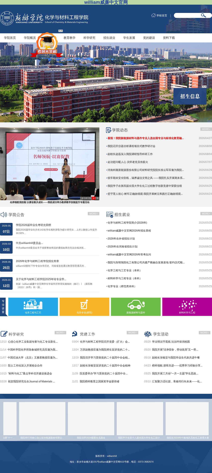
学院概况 (30, 37)
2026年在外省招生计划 (121, 238)
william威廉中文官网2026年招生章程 (129, 230)
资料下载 (169, 37)
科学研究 (89, 37)
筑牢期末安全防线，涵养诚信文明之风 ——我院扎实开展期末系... (146, 178)
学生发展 (129, 37)
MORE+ (206, 129)
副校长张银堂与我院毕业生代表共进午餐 (176, 357)
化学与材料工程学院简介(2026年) (127, 222)
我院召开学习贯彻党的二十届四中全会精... (105, 357)
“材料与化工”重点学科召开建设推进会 (30, 373)
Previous (6, 82)
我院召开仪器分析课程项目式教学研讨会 (131, 146)
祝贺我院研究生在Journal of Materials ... (31, 381)
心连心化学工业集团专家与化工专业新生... (33, 341)
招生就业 (109, 37)
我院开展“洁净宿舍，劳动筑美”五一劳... (175, 349)
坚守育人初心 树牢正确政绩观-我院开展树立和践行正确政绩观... (145, 193)
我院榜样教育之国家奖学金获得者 (99, 381)
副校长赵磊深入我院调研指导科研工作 (130, 154)
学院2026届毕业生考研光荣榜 (33, 225)
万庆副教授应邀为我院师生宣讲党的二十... (105, 349)
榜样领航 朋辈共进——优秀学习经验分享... (177, 365)
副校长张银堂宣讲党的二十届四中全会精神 (105, 365)
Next (206, 82)
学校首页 (162, 15)
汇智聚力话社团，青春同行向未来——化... (177, 381)
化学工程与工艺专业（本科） (125, 270)
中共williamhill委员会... (29, 243)
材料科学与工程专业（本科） (125, 278)
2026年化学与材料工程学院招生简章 (37, 261)
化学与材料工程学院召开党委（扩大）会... (105, 341)
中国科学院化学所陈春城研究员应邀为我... (32, 349)
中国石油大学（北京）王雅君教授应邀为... (32, 357)
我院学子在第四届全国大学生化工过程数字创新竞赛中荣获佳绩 (145, 185)
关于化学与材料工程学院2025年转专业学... (41, 279)
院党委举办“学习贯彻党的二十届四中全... (104, 373)
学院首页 (10, 37)
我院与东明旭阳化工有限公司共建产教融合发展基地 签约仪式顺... (146, 262)
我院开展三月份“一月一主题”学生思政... (175, 373)
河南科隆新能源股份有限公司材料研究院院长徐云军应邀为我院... (146, 170)
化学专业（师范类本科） (122, 286)
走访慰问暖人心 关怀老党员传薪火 (128, 162)
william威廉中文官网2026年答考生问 (129, 254)
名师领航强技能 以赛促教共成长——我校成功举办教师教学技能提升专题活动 (49, 202)
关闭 (67, 37)
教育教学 (70, 37)
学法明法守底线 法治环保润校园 (171, 341)
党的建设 (149, 37)
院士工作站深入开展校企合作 (25, 365)
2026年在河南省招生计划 (122, 246)
